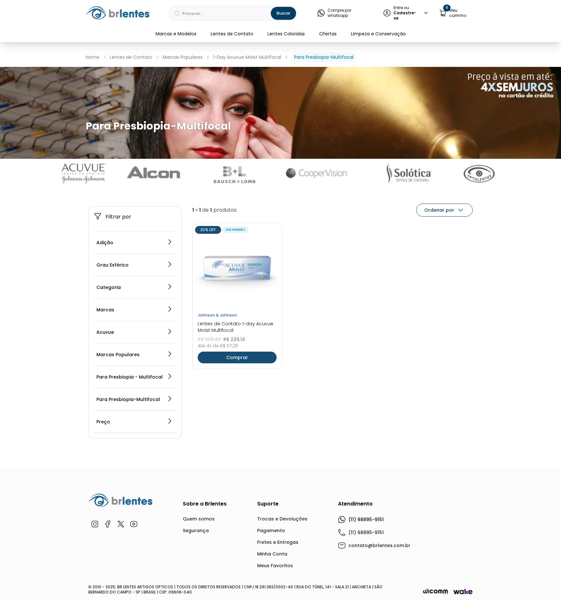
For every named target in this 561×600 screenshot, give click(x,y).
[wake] (463, 591)
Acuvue (105, 332)
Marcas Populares (183, 57)
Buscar (283, 13)
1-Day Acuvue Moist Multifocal (247, 57)
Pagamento (271, 530)
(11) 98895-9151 (366, 519)
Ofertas (328, 34)
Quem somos (199, 519)
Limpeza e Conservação (378, 34)
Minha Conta (272, 554)
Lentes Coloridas (286, 34)
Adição (104, 242)
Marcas (105, 309)
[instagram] (94, 524)
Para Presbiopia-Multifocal (324, 57)
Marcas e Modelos (176, 34)
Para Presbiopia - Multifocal (129, 377)
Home (92, 57)
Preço (103, 422)
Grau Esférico (112, 265)
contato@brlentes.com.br (379, 545)
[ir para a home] (120, 500)
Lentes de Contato (232, 34)
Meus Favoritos (275, 565)
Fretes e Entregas (277, 542)
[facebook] (107, 524)
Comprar (237, 357)
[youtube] (133, 524)
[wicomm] (435, 591)
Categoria (108, 287)
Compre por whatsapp (339, 13)
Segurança (196, 530)
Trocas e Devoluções (282, 519)
